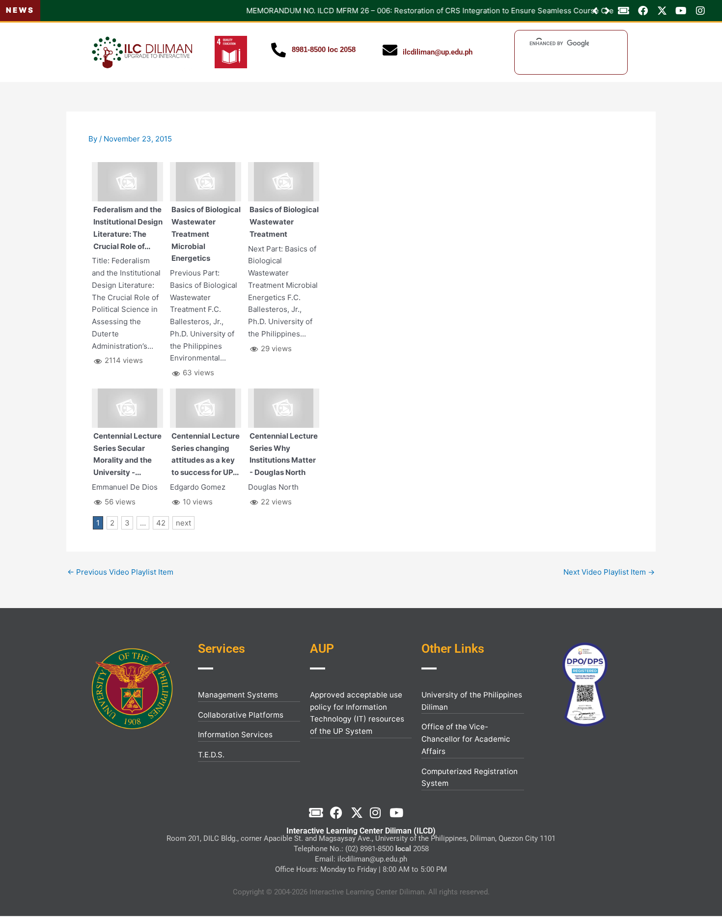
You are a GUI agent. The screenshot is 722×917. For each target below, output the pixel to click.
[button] (607, 11)
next (183, 523)
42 (161, 523)
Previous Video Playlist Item (120, 572)
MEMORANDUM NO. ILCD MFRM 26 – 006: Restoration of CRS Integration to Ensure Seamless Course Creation (238, 10)
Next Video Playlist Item (609, 572)
